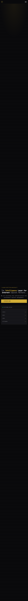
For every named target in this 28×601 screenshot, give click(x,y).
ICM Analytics (2, 1)
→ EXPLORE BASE (7, 301)
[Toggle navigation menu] (25, 1)
